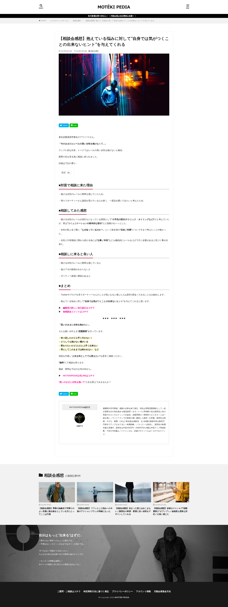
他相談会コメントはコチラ (75, 311)
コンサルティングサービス (59, 21)
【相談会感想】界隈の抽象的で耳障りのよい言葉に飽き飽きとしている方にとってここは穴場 (56, 511)
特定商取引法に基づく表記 (96, 591)
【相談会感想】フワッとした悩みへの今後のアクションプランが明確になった (95, 509)
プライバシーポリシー (122, 591)
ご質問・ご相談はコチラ (68, 591)
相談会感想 (77, 21)
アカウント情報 (143, 591)
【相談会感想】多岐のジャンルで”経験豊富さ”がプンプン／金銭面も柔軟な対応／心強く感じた (170, 511)
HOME (43, 21)
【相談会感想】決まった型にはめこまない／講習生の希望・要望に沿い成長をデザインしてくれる (133, 511)
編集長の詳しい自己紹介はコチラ (79, 307)
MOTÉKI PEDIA (122, 597)
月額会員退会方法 (162, 591)
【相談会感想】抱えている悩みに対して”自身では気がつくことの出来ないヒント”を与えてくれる (119, 21)
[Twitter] (64, 125)
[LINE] (74, 125)
